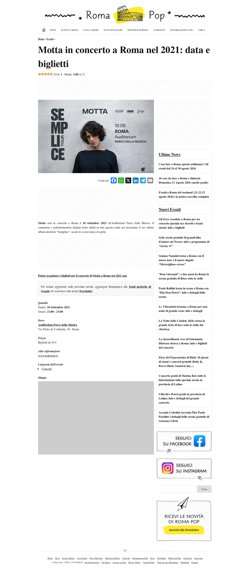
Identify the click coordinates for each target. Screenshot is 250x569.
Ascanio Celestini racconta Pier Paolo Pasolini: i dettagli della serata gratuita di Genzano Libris (184, 416)
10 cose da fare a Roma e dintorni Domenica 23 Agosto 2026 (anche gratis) (183, 180)
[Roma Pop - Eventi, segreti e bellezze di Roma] (125, 17)
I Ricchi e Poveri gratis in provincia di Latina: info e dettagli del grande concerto (182, 398)
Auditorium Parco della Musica (57, 325)
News (53, 29)
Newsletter (85, 291)
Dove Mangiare (113, 29)
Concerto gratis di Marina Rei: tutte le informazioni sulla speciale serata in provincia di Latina (182, 380)
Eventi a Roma (69, 29)
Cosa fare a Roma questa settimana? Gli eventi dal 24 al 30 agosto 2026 (183, 166)
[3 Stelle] (45, 73)
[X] (128, 181)
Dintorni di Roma (138, 29)
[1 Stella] (39, 73)
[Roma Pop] (44, 30)
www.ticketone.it (48, 355)
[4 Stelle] (48, 73)
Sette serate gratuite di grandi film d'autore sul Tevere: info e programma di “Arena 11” (184, 241)
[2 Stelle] (42, 73)
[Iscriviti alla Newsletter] (184, 541)
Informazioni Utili (181, 29)
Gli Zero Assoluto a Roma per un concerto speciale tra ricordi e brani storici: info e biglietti (181, 223)
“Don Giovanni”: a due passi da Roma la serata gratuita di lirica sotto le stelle (184, 276)
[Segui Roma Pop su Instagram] (184, 480)
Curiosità (159, 29)
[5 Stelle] (51, 73)
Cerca (202, 29)
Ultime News (169, 154)
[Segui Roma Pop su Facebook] (184, 453)
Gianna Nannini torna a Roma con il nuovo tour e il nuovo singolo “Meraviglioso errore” (181, 260)
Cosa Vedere (91, 29)
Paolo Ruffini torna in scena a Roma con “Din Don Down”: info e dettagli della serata (184, 292)
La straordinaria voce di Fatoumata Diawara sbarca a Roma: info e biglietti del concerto (183, 343)
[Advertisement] (125, 87)
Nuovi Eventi (170, 209)
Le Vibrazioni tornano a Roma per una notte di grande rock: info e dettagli (183, 308)
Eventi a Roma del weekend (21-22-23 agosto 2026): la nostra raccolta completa (184, 194)
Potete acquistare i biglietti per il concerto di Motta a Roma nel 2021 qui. (82, 275)
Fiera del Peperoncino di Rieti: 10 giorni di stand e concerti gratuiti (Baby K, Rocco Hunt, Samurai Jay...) (183, 361)
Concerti (47, 369)
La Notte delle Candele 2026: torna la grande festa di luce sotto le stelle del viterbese (182, 325)
